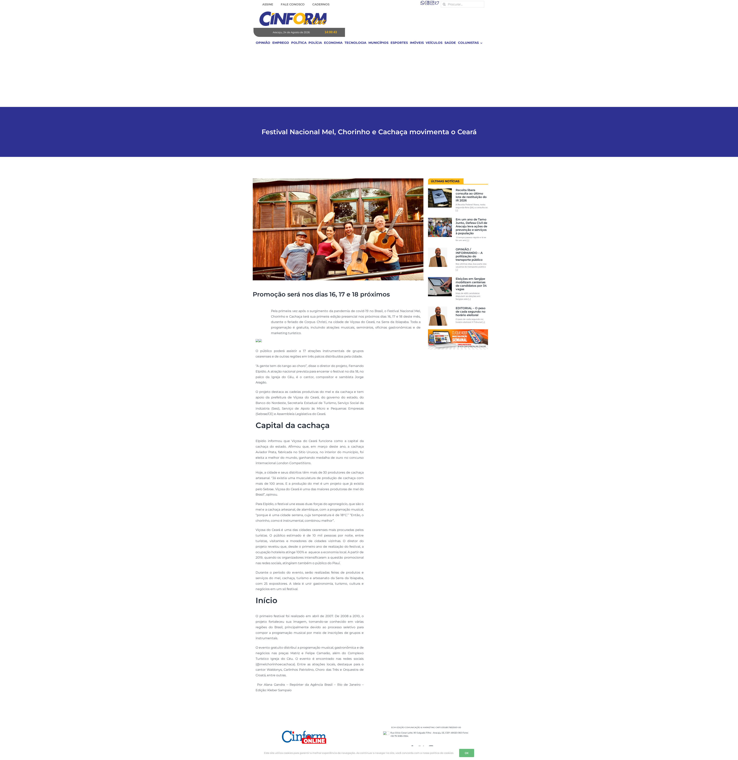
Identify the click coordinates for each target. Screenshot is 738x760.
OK (467, 753)
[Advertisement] (369, 78)
